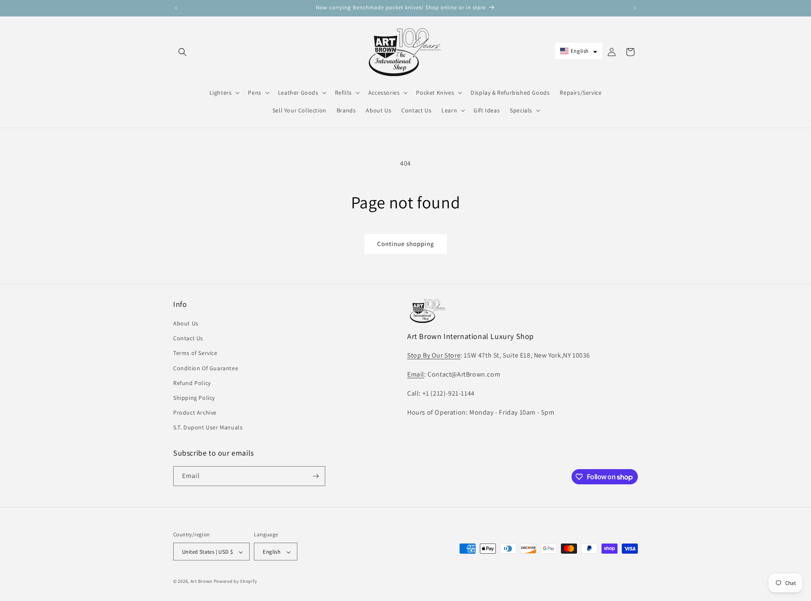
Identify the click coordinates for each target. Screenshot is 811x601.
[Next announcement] (635, 8)
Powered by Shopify (235, 582)
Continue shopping (405, 244)
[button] (182, 52)
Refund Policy (192, 383)
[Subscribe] (315, 476)
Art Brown (202, 582)
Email (415, 374)
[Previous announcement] (176, 8)
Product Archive (195, 412)
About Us (186, 323)
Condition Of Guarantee (205, 368)
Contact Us (188, 338)
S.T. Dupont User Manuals (207, 428)
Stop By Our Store (433, 355)
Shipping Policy (194, 398)
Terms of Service (195, 353)
